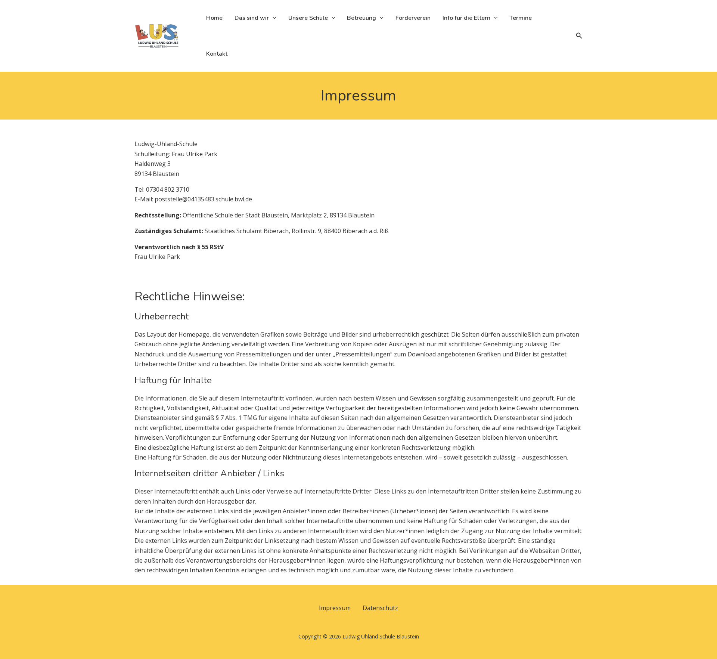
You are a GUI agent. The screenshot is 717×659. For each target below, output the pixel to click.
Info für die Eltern (466, 18)
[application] (272, 18)
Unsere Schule (308, 18)
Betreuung (361, 18)
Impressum (335, 608)
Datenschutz (380, 608)
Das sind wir (252, 18)
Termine (520, 18)
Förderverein (413, 18)
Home (214, 18)
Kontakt (216, 54)
